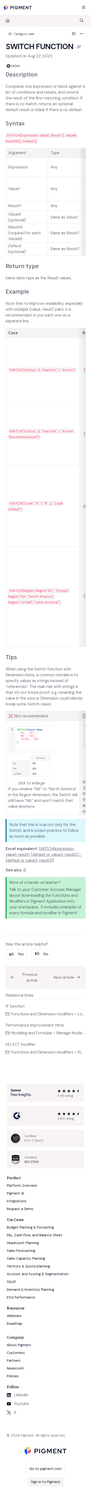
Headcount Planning (23, 1243)
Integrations (16, 1201)
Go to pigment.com (45, 1469)
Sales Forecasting (21, 1250)
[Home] (18, 8)
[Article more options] (82, 34)
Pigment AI (15, 1193)
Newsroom (15, 1368)
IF (24, 870)
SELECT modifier (20, 1044)
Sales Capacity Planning (26, 1258)
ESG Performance (21, 1297)
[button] (26, 977)
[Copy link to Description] (45, 75)
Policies (13, 1376)
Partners (13, 1360)
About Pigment (19, 1345)
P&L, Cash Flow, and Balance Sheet (34, 1235)
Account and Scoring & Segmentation (37, 1274)
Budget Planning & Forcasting (30, 1227)
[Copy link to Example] (37, 292)
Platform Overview (22, 1185)
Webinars (14, 1316)
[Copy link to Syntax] (32, 124)
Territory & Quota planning (28, 1266)
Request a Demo (20, 1209)
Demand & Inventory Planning (30, 1289)
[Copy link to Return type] (46, 267)
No (45, 954)
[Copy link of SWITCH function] (79, 47)
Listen (15, 66)
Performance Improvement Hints (35, 1025)
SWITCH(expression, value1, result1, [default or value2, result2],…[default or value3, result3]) (44, 854)
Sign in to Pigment (45, 1482)
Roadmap (14, 1323)
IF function (15, 1006)
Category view (23, 34)
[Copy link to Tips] (24, 658)
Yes (21, 954)
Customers (16, 1353)
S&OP (11, 1282)
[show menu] (83, 8)
